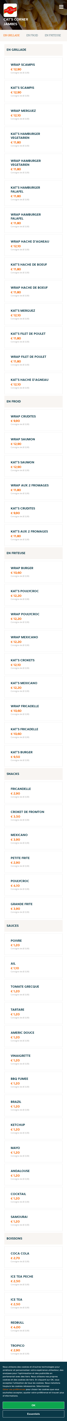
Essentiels (33, 1413)
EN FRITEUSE (53, 35)
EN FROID (32, 35)
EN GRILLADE (11, 35)
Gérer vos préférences (14, 1389)
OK (33, 1405)
